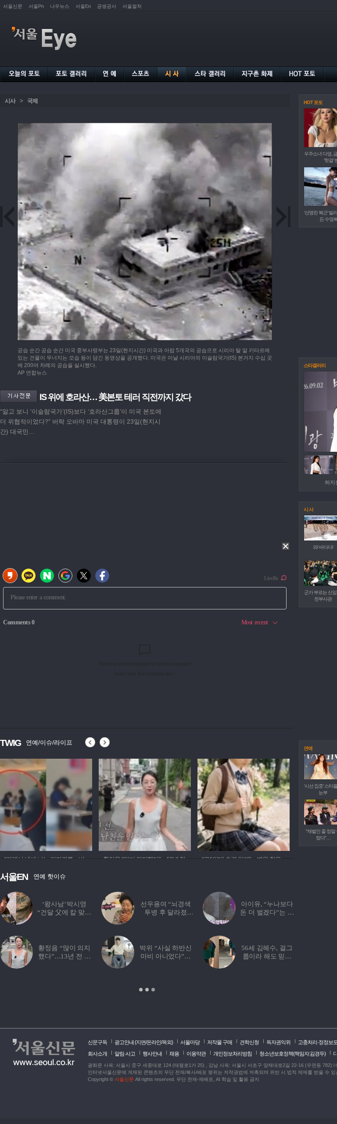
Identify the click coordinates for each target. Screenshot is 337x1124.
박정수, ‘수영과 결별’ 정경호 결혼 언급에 (165, 956)
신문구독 (97, 1042)
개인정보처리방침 (232, 1054)
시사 (10, 100)
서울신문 (12, 6)
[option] (46, 803)
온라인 (154, 1042)
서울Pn (36, 6)
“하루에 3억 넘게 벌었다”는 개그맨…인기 (64, 956)
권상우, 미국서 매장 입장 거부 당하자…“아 (64, 912)
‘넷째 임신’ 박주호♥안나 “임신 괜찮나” (166, 912)
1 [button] (141, 989)
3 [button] (153, 989)
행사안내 (152, 1054)
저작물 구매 (219, 1042)
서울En (83, 6)
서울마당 (190, 1042)
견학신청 (249, 1042)
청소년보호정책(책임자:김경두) (292, 1054)
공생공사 (106, 6)
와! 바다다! (323, 547)
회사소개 (97, 1054)
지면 (141, 1042)
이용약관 (196, 1054)
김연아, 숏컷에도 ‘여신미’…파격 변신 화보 (267, 912)
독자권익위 (278, 1042)
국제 (32, 100)
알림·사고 (125, 1054)
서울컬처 (132, 6)
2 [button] (147, 989)
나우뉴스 (59, 6)
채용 (174, 1054)
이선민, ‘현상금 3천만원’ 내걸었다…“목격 (267, 956)
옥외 (167, 1042)
